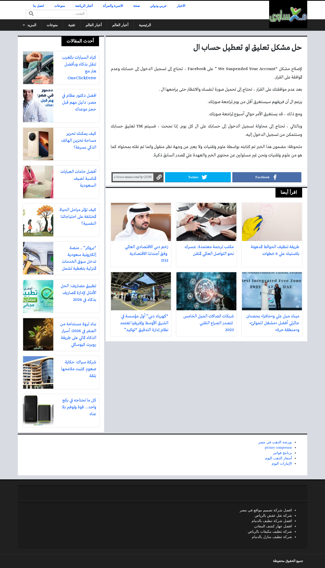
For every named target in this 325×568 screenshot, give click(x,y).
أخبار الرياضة (84, 6)
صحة (136, 6)
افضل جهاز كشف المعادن (273, 526)
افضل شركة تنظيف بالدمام (272, 521)
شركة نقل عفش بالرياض (273, 515)
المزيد (31, 25)
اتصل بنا (38, 6)
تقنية (71, 25)
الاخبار (181, 6)
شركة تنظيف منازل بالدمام (272, 537)
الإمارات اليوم (282, 463)
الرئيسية (145, 25)
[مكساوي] (288, 14)
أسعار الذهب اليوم (278, 458)
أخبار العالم (120, 25)
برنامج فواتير (282, 453)
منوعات (59, 6)
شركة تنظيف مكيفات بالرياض (270, 531)
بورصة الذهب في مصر (275, 442)
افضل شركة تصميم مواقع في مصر (266, 510)
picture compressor (278, 447)
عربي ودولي (158, 6)
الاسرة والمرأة (113, 6)
